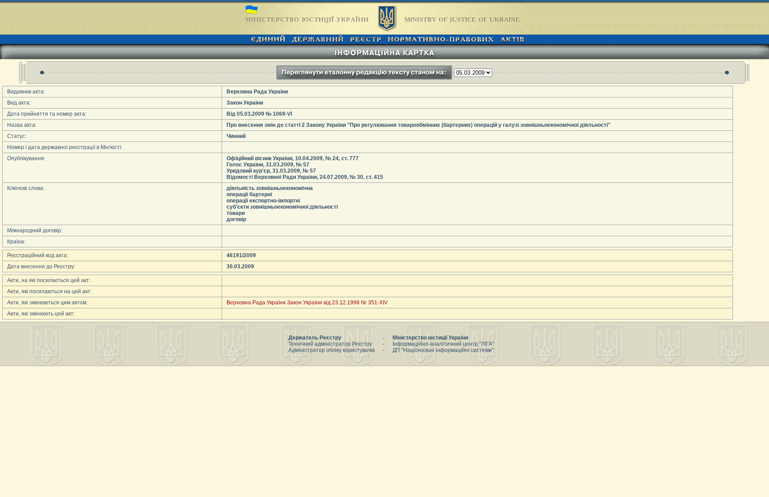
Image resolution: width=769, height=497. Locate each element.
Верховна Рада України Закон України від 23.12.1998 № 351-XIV (307, 302)
